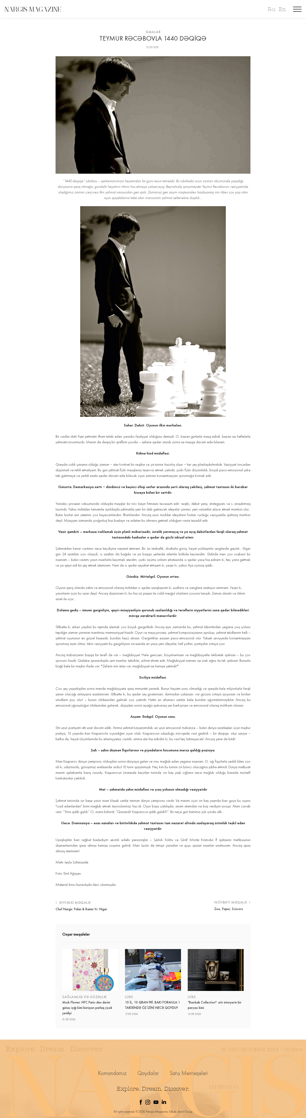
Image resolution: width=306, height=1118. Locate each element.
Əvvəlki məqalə (74, 902)
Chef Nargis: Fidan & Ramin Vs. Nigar (81, 909)
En (282, 9)
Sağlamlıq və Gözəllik (84, 997)
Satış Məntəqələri (189, 1073)
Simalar (153, 32)
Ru (271, 9)
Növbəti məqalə (231, 902)
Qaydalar (148, 1073)
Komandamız (112, 1073)
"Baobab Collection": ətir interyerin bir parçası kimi (214, 1005)
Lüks (129, 997)
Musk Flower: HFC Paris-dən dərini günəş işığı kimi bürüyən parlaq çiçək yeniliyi (87, 1007)
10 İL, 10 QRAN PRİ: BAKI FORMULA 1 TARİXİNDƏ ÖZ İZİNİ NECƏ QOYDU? (152, 1005)
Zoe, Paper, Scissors (228, 909)
